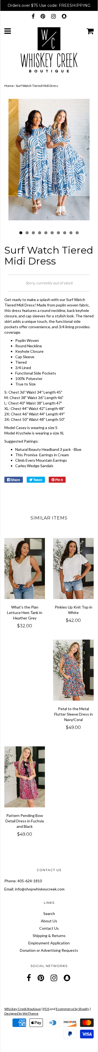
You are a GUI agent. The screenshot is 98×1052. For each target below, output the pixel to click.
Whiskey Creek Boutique (22, 1009)
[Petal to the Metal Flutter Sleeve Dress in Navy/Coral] (73, 670)
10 (77, 232)
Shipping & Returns (49, 935)
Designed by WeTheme (21, 1013)
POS (46, 1009)
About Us (49, 921)
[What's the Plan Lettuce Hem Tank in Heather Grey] (24, 568)
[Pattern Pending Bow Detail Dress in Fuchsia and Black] (24, 776)
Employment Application (49, 943)
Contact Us (49, 928)
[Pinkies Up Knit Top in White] (73, 568)
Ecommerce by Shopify (72, 1009)
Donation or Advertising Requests (49, 950)
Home (9, 86)
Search (49, 913)
